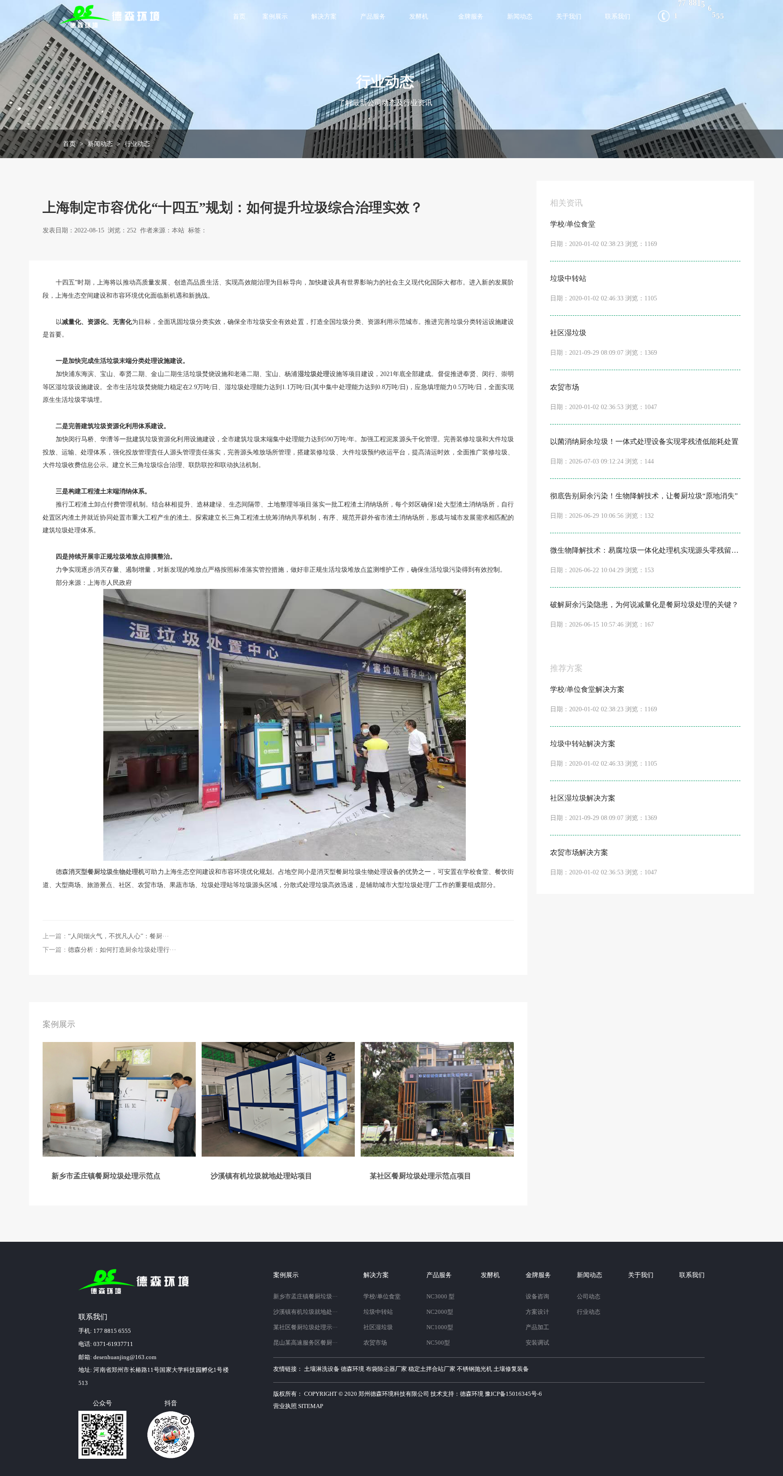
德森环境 (352, 1369)
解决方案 (324, 16)
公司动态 (588, 1296)
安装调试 (537, 1343)
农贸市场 (375, 1343)
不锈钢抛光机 (474, 1369)
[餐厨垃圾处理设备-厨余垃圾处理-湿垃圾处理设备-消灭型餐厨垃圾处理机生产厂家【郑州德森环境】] (110, 16)
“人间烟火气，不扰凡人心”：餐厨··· (118, 936)
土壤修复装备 (511, 1369)
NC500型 (438, 1343)
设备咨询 (537, 1296)
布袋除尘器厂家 (386, 1369)
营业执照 (285, 1406)
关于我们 (568, 16)
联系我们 (617, 16)
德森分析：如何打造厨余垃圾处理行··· (122, 949)
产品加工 (537, 1327)
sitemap (310, 1406)
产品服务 (373, 16)
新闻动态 (519, 16)
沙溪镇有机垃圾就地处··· (305, 1312)
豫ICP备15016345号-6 (513, 1394)
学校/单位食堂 (382, 1296)
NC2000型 (439, 1312)
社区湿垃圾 (378, 1327)
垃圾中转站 (378, 1312)
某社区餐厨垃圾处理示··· (305, 1327)
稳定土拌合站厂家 (431, 1369)
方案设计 (537, 1312)
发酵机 (418, 16)
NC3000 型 (440, 1296)
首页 (239, 16)
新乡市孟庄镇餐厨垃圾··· (305, 1296)
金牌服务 (470, 16)
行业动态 (137, 143)
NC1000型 (439, 1327)
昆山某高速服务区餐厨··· (305, 1343)
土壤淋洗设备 (321, 1369)
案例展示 (275, 16)
